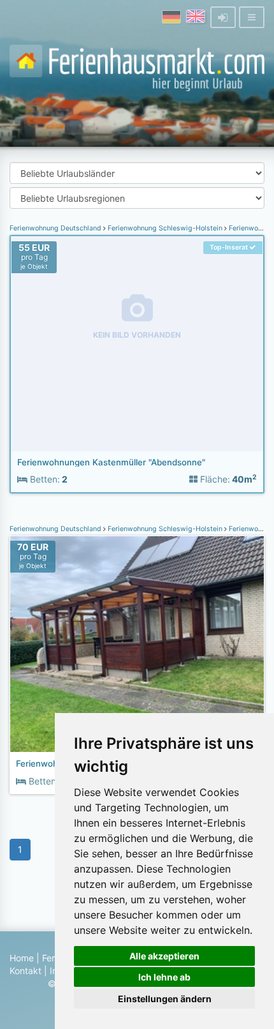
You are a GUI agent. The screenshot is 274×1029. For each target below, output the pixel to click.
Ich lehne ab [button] (164, 977)
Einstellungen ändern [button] (165, 998)
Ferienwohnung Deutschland (56, 228)
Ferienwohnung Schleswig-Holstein (165, 228)
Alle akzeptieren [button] (164, 955)
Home (22, 957)
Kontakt (25, 970)
